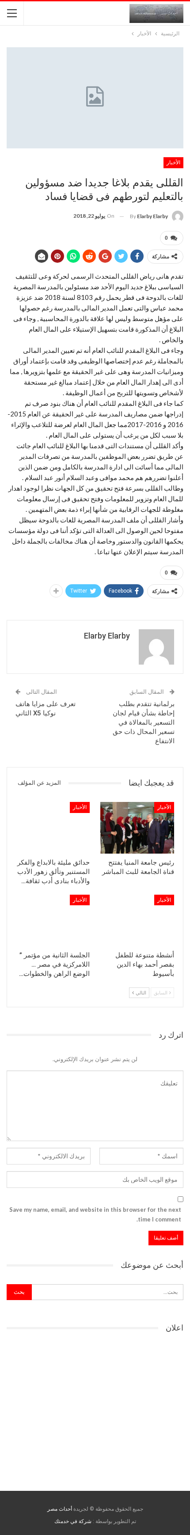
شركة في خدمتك (72, 1521)
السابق (161, 992)
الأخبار (173, 162)
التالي (140, 992)
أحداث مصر (59, 1509)
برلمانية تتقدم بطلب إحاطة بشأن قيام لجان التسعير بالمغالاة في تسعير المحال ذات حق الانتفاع (144, 722)
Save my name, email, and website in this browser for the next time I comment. (95, 1214)
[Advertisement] (95, 1409)
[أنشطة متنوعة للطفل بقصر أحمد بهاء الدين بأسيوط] (137, 920)
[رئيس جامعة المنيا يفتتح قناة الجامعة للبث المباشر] (137, 828)
